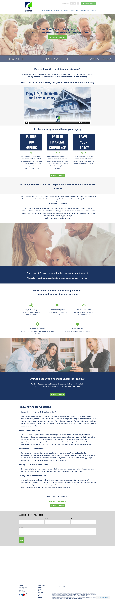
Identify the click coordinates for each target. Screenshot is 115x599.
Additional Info (22, 527)
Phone (72, 519)
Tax (39, 594)
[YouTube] (74, 3)
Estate (39, 590)
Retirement (40, 587)
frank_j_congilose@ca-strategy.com (26, 593)
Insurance (40, 592)
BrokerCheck (75, 588)
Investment (40, 589)
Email (46, 519)
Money (39, 595)
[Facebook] (78, 3)
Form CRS (63, 586)
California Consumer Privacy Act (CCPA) (85, 597)
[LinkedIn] (71, 3)
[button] (47, 10)
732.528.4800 (66, 3)
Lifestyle (40, 597)
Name (20, 519)
